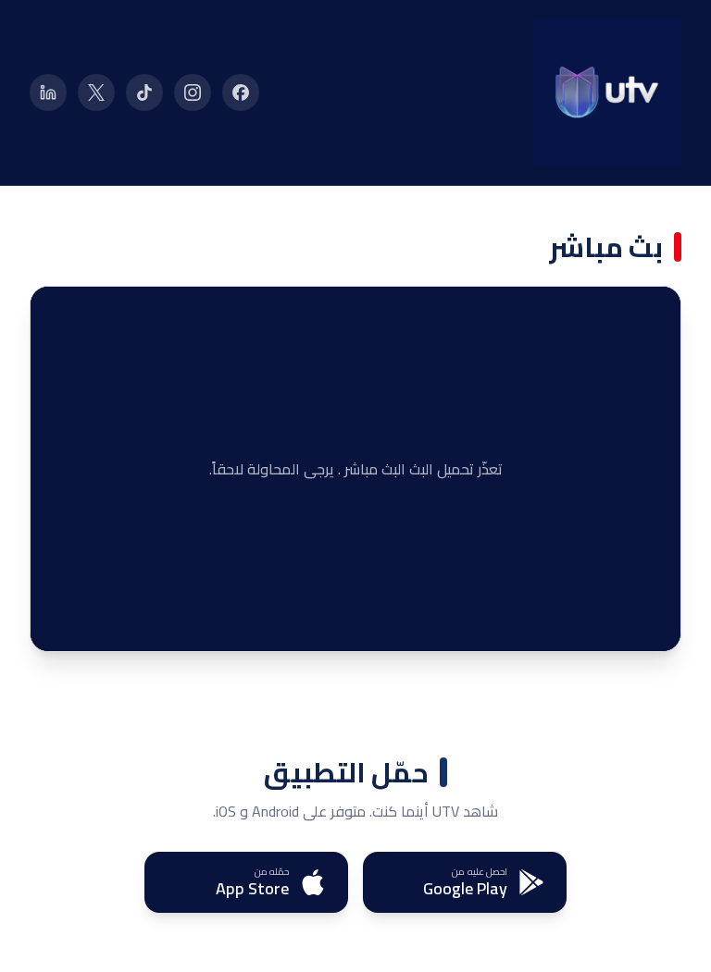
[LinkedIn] (48, 92)
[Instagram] (192, 92)
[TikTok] (144, 92)
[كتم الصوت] (95, 623)
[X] (96, 92)
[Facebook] (240, 92)
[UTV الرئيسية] (607, 92)
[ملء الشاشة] (58, 623)
